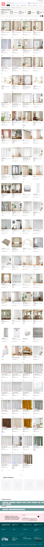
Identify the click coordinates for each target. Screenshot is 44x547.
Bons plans (18, 5)
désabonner (32, 519)
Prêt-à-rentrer (13, 5)
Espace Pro (40, 5)
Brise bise (39, 502)
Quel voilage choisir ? (5, 509)
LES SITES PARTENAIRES (36, 529)
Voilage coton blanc (18, 7)
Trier (2, 19)
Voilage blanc (28, 502)
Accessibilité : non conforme (4, 545)
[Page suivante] (23, 475)
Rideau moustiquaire (19, 502)
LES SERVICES (13, 529)
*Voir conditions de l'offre (25, 518)
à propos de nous (25, 529)
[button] (41, 3)
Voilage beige (24, 502)
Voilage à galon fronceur (12, 502)
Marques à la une (35, 5)
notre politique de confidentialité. (33, 520)
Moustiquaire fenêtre (34, 502)
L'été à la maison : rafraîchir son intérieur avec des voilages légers (17, 509)
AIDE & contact (3, 529)
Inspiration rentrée (23, 5)
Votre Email (23, 515)
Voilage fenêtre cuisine (5, 502)
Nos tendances (29, 5)
